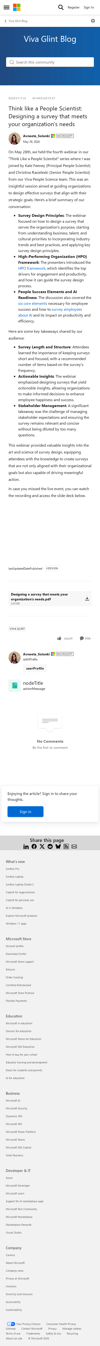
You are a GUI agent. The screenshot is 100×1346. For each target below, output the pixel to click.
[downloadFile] (87, 598)
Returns (10, 969)
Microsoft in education (19, 1023)
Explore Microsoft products (21, 915)
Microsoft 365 (14, 1124)
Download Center (16, 954)
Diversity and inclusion (19, 1294)
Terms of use (13, 1333)
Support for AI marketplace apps (25, 1201)
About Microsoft (15, 1263)
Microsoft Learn (15, 1193)
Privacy (52, 1328)
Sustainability (14, 1310)
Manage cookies (72, 1328)
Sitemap (11, 1328)
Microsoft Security (16, 1108)
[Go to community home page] (16, 7)
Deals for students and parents (24, 1070)
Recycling (72, 1333)
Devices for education (18, 1031)
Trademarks (33, 1333)
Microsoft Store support (20, 961)
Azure (9, 1178)
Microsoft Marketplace (19, 1217)
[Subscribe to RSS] (66, 846)
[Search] (61, 7)
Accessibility (13, 1302)
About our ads (14, 1338)
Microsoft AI (13, 1100)
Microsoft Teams (15, 1139)
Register (74, 7)
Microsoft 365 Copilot (18, 1147)
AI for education (15, 1078)
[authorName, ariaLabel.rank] (14, 138)
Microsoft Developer (18, 1185)
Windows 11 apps (16, 923)
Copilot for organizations (20, 892)
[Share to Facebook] (34, 846)
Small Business (14, 1155)
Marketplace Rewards (19, 1224)
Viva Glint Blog (18, 21)
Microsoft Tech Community (21, 1209)
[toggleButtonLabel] (93, 20)
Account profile (15, 946)
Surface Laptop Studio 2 (20, 884)
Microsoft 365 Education (20, 1046)
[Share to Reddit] (50, 846)
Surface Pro (12, 869)
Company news (15, 1270)
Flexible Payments (16, 1001)
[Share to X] (42, 846)
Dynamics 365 (14, 1116)
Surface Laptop (14, 876)
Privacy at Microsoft (17, 1278)
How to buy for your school (21, 1054)
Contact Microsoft (31, 1328)
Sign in (25, 811)
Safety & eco (53, 1333)
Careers (10, 1255)
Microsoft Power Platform (21, 1132)
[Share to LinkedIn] (26, 846)
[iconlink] (14, 686)
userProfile (35, 668)
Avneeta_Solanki (36, 135)
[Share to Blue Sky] (58, 846)
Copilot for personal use (20, 900)
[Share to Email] (74, 846)
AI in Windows (14, 908)
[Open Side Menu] (6, 7)
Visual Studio (13, 1232)
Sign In (89, 7)
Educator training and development (26, 1062)
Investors (11, 1286)
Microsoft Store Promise (20, 993)
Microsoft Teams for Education (23, 1039)
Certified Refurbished (18, 985)
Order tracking (14, 977)
